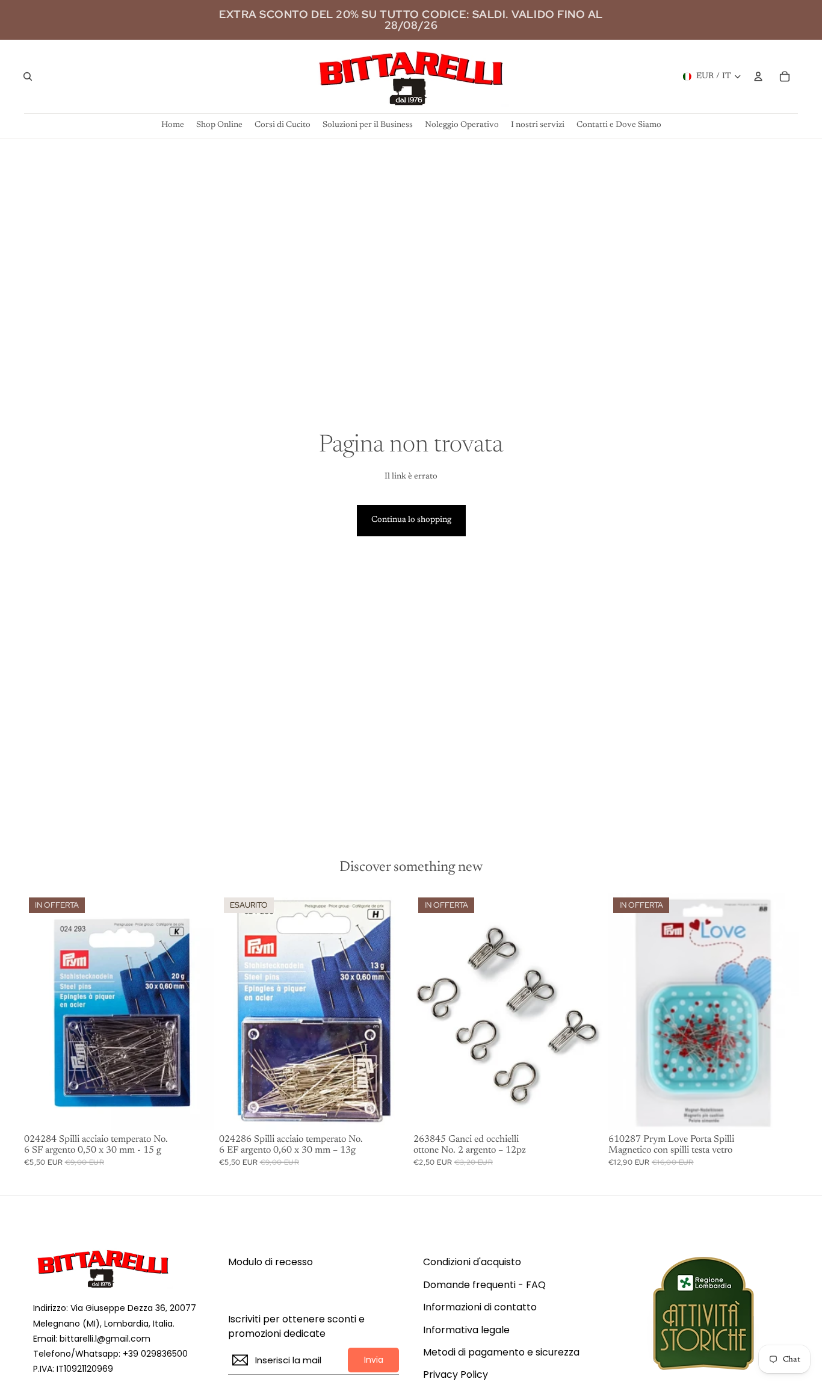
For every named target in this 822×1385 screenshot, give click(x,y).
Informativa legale (466, 1330)
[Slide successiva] (780, 1011)
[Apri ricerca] (27, 76)
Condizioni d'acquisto (472, 1262)
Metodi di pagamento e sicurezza (501, 1352)
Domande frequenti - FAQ (484, 1285)
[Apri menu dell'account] (758, 76)
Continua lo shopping (411, 520)
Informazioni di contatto (480, 1307)
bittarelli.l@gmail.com (105, 1339)
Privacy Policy (455, 1374)
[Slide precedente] (626, 1011)
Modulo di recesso (270, 1262)
